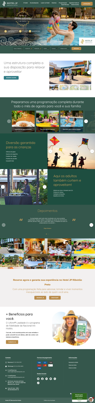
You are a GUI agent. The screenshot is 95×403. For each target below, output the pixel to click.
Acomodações (34, 3)
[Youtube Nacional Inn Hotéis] (51, 379)
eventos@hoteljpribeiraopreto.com (16, 376)
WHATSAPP (54, 297)
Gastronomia (75, 4)
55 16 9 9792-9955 (15, 366)
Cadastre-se (12, 342)
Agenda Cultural (74, 3)
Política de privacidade (49, 400)
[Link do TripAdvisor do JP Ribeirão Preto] (46, 379)
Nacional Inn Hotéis (73, 362)
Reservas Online (72, 365)
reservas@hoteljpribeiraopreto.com (16, 370)
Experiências (65, 4)
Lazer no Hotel (45, 3)
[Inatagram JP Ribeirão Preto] (38, 379)
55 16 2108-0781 (15, 362)
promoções (87, 3)
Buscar (76, 48)
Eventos (54, 3)
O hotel (25, 3)
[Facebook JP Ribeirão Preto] (42, 379)
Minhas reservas (77, 51)
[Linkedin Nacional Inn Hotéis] (55, 379)
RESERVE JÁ (40, 297)
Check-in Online (72, 367)
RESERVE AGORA (11, 77)
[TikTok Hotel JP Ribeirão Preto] (38, 383)
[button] (51, 72)
